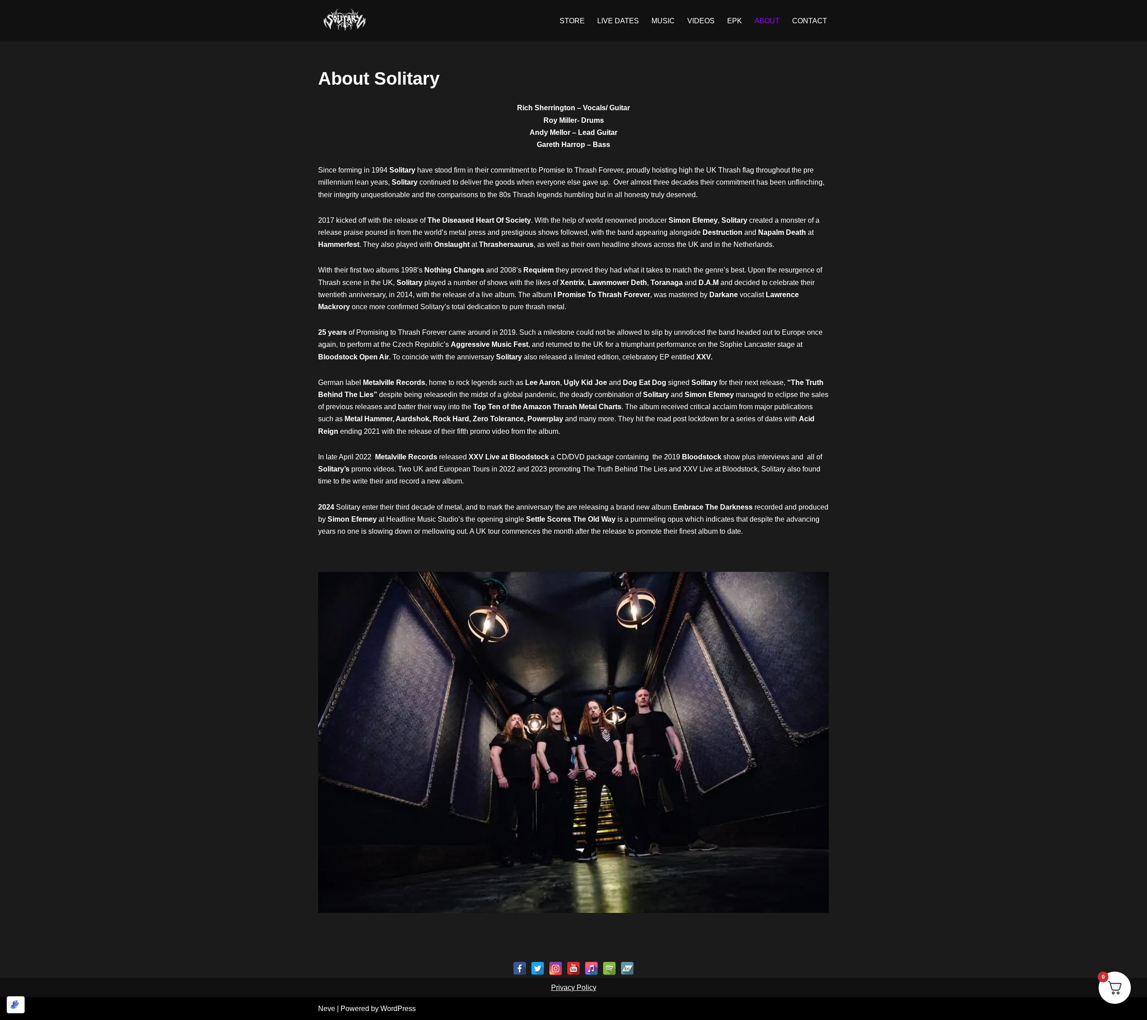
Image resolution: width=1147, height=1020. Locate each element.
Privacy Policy (573, 987)
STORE (572, 21)
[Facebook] (519, 968)
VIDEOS (701, 21)
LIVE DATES (618, 21)
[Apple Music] (591, 968)
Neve (326, 1008)
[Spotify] (609, 968)
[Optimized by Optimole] (16, 1004)
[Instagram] (555, 968)
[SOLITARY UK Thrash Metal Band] (345, 21)
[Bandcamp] (627, 968)
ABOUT (767, 21)
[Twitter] (537, 968)
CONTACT (809, 21)
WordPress (398, 1008)
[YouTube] (573, 968)
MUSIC (663, 21)
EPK (734, 21)
